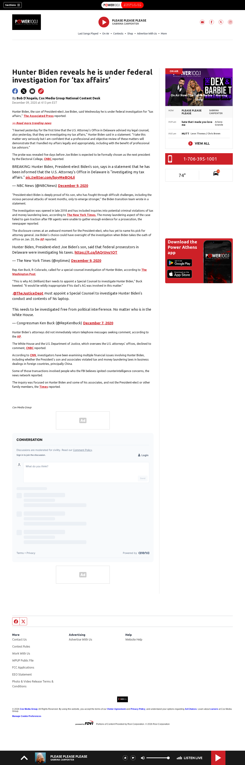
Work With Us (21, 653)
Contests (118, 33)
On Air (105, 33)
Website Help (133, 639)
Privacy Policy (138, 709)
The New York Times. (81, 214)
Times (43, 386)
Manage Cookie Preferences (26, 716)
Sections (10, 5)
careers (214, 709)
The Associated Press (38, 115)
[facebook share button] (15, 91)
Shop (130, 33)
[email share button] (32, 91)
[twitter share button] (24, 91)
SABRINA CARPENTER (125, 23)
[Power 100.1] (122, 5)
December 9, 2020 (73, 185)
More (164, 33)
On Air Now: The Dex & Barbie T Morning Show (199, 97)
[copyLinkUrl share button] (41, 91)
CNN (33, 355)
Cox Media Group (28, 709)
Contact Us (19, 639)
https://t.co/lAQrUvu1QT (96, 252)
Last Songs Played (88, 33)
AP (42, 239)
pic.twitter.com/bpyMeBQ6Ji (50, 177)
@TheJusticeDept (28, 293)
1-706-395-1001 (200, 158)
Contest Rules (21, 646)
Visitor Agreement (116, 709)
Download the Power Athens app (182, 247)
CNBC (48, 159)
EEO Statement (22, 674)
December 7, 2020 (98, 323)
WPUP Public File (23, 660)
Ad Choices (191, 709)
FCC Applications (23, 667)
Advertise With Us (147, 33)
